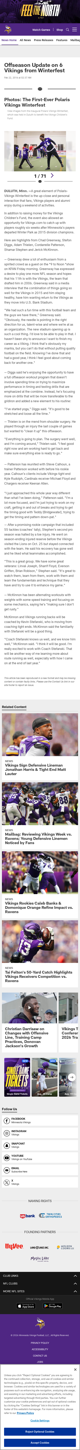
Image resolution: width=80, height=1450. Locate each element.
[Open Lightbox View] (40, 157)
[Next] (52, 175)
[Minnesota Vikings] (40, 1324)
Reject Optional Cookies (39, 1431)
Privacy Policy (40, 1342)
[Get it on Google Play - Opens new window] (53, 1308)
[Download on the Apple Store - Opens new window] (26, 1306)
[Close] (75, 1369)
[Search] (67, 29)
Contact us (40, 1355)
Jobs (40, 1361)
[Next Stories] (72, 1077)
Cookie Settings (40, 1420)
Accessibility (40, 1349)
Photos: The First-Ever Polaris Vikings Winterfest (37, 102)
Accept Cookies (40, 1442)
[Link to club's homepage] (7, 28)
